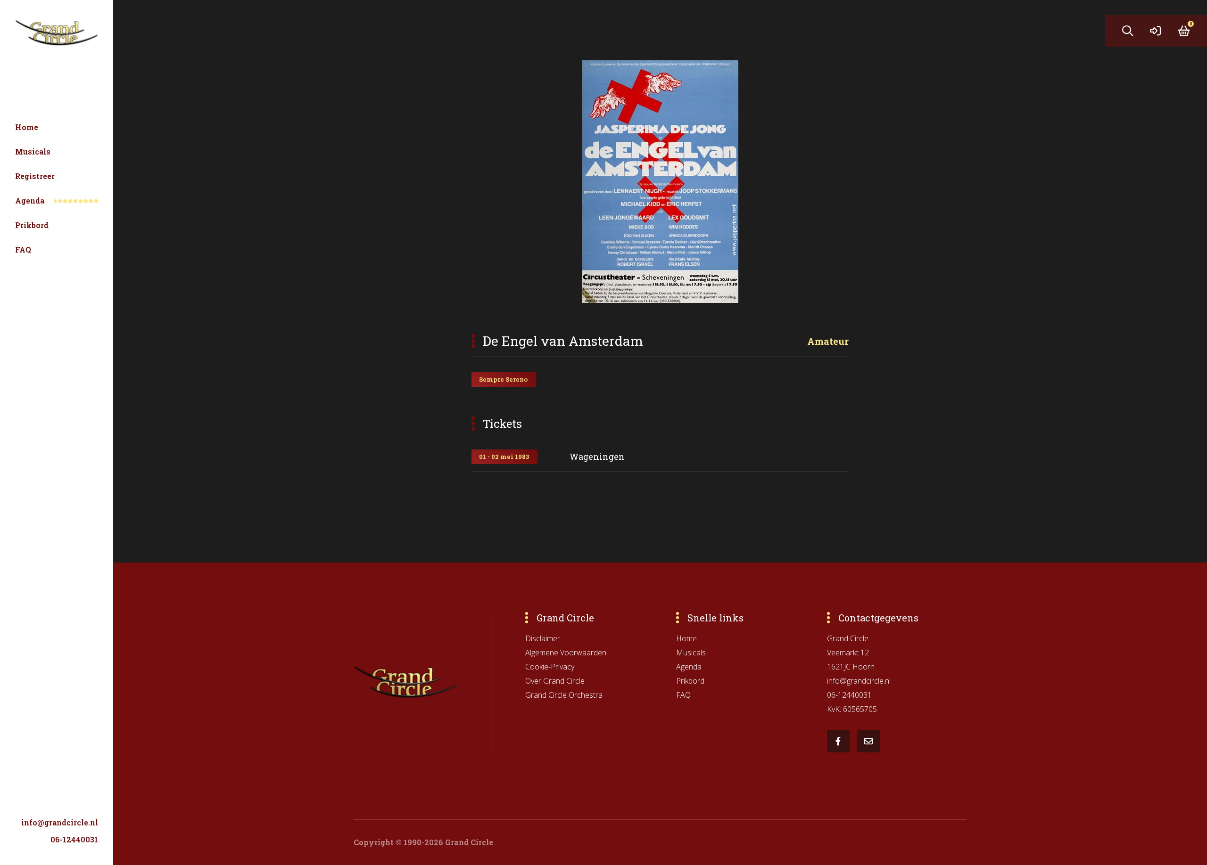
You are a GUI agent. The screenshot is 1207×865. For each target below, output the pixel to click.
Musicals (32, 151)
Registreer (35, 176)
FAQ (23, 249)
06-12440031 (74, 839)
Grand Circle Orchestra (564, 695)
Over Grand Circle (555, 681)
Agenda (29, 200)
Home (26, 127)
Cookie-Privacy (549, 666)
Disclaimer (542, 638)
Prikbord (32, 225)
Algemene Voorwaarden (565, 652)
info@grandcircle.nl (59, 822)
